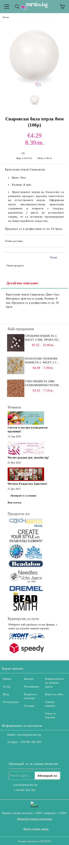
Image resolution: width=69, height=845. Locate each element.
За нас (7, 686)
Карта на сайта (54, 694)
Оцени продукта (15, 265)
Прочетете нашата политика (34, 818)
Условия (29, 705)
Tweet (53, 257)
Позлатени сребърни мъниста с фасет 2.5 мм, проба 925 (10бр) (41, 361)
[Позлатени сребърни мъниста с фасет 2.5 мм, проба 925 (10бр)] (16, 365)
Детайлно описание (22, 283)
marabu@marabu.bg (29, 734)
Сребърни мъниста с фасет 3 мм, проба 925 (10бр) (42, 338)
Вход (6, 694)
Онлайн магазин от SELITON (34, 841)
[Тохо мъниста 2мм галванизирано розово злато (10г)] (16, 388)
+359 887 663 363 (30, 742)
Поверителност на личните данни (54, 682)
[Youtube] (24, 750)
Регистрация (10, 702)
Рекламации (31, 686)
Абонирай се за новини (23, 495)
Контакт (29, 678)
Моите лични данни (36, 828)
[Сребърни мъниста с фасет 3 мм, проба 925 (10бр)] (16, 342)
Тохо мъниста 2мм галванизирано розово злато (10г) (43, 383)
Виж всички (14, 502)
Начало (6, 17)
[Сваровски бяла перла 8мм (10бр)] (34, 87)
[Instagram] (15, 750)
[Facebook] (7, 750)
